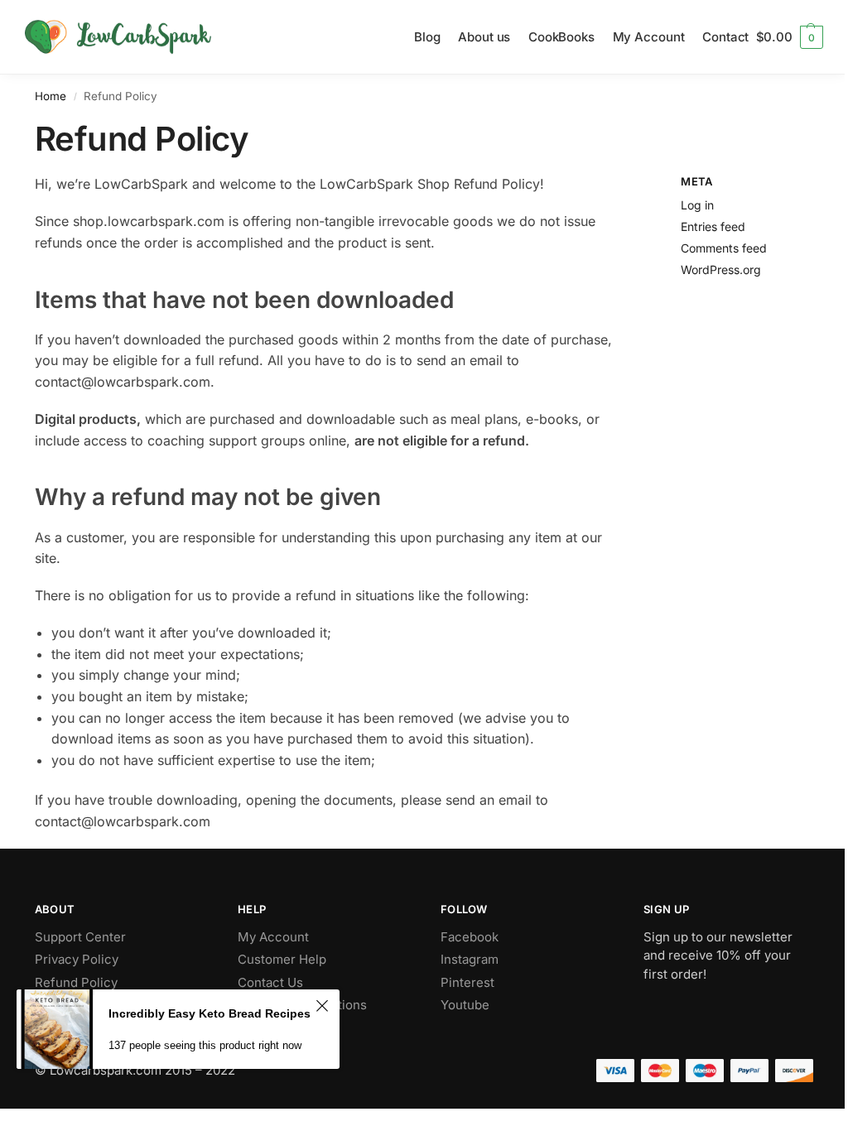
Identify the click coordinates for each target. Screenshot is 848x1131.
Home (50, 96)
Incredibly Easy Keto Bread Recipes (209, 1013)
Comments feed (724, 248)
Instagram (470, 959)
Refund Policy (76, 982)
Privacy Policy (76, 959)
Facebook (470, 937)
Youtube (465, 1005)
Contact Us (270, 982)
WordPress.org (721, 269)
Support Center (80, 937)
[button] (789, 37)
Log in (697, 205)
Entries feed (713, 226)
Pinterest (467, 982)
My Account (273, 937)
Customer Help (282, 959)
